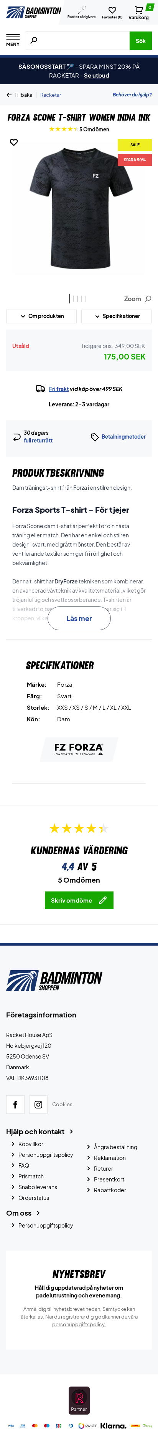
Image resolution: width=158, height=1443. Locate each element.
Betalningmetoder (124, 437)
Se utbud (96, 75)
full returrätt (38, 440)
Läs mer (79, 618)
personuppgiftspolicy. (79, 1324)
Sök (141, 40)
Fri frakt (59, 388)
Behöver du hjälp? (132, 95)
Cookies (62, 1105)
